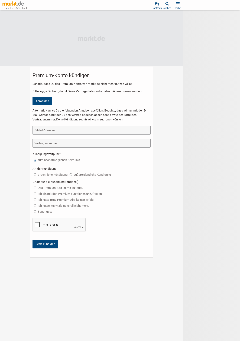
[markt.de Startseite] (13, 3)
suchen (167, 8)
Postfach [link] (157, 8)
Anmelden (42, 101)
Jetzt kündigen (45, 244)
